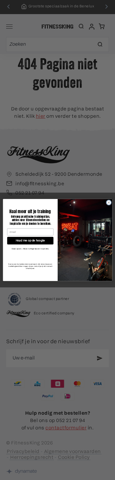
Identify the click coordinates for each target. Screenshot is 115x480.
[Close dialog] (108, 202)
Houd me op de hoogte (30, 240)
